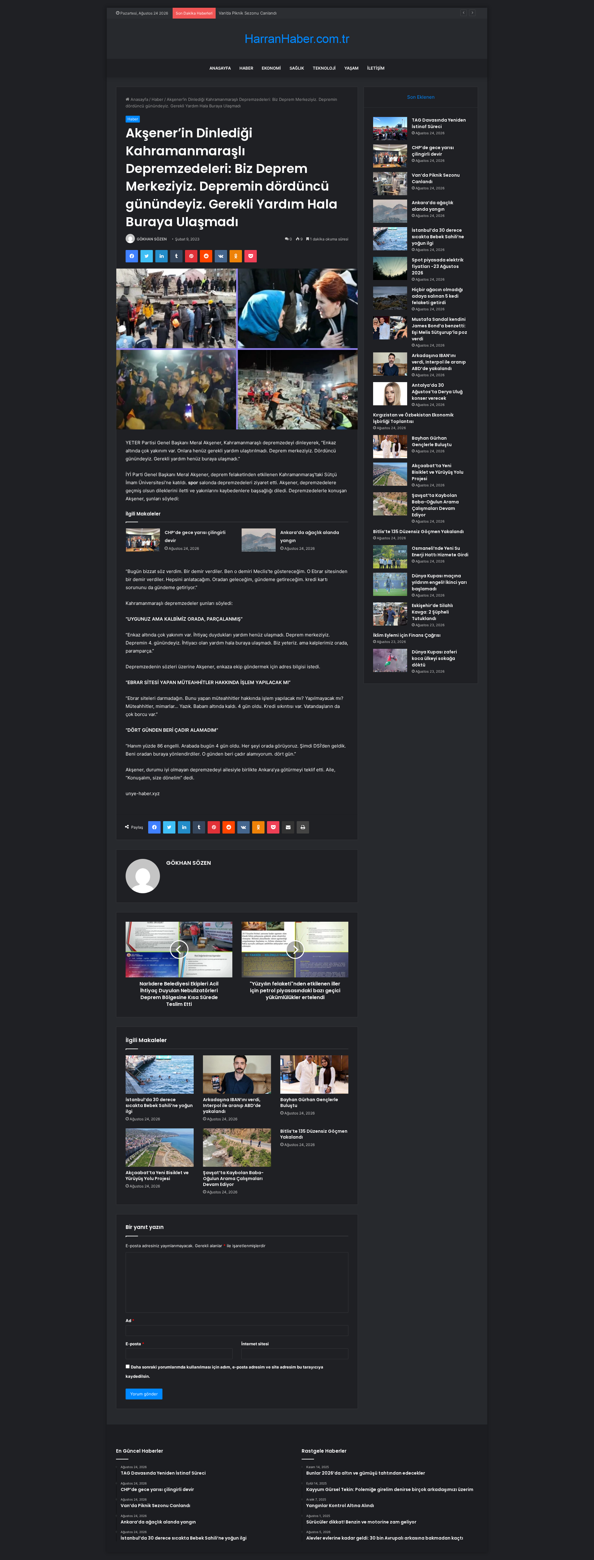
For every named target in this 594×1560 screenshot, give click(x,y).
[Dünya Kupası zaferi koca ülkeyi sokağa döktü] (390, 660)
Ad (130, 1320)
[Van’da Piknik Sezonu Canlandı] (390, 183)
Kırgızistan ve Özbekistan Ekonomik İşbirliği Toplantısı (413, 418)
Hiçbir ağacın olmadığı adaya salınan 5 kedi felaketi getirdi (437, 296)
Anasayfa (220, 68)
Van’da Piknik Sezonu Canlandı (248, 13)
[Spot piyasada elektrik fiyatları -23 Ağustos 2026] (390, 268)
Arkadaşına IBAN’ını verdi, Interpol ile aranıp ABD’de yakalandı (232, 1105)
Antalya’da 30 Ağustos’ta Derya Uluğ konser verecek (437, 391)
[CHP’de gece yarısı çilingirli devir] (143, 540)
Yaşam (351, 68)
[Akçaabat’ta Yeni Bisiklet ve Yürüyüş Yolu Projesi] (160, 1147)
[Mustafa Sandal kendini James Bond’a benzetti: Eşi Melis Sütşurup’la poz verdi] (390, 327)
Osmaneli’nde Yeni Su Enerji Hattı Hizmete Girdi (440, 551)
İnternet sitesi (255, 1343)
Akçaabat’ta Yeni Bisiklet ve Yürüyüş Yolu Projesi (157, 1176)
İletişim (376, 68)
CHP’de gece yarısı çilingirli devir (433, 150)
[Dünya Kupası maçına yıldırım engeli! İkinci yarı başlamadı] (390, 584)
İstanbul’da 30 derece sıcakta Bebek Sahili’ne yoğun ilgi (159, 1105)
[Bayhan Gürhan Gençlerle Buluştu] (314, 1074)
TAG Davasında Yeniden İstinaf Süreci (439, 123)
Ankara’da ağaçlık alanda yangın (432, 206)
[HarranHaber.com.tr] (297, 38)
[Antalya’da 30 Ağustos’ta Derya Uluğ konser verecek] (390, 393)
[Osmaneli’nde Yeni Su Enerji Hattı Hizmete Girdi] (390, 556)
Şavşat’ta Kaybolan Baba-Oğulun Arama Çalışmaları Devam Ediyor (233, 1178)
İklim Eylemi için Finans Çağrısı (407, 635)
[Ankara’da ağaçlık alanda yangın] (259, 540)
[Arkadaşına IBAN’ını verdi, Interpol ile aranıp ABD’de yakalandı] (237, 1074)
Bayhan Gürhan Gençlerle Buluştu (309, 1103)
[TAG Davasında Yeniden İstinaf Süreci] (390, 128)
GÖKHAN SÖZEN (152, 239)
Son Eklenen (421, 97)
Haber (246, 68)
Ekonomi (271, 68)
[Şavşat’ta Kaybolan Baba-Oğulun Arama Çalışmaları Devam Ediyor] (237, 1147)
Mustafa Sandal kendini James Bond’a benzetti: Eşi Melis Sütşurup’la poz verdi (439, 329)
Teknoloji (324, 68)
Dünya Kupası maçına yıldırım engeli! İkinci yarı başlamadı (439, 582)
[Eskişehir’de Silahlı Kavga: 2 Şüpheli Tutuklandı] (390, 614)
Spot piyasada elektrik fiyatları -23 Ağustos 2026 (437, 266)
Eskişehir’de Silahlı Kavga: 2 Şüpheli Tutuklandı (432, 612)
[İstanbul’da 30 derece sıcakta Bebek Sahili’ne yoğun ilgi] (160, 1074)
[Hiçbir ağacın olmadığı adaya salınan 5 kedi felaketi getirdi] (390, 298)
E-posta (135, 1343)
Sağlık (297, 68)
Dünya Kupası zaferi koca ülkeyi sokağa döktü (434, 658)
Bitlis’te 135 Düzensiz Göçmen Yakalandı (313, 1134)
